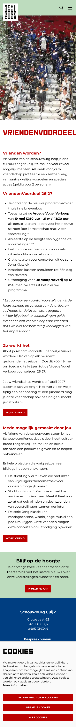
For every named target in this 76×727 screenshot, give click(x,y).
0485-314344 (38, 629)
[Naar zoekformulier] (61, 8)
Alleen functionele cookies (38, 697)
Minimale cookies (38, 707)
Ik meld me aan (38, 588)
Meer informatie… (15, 685)
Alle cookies (38, 717)
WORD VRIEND (15, 412)
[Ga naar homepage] (10, 9)
